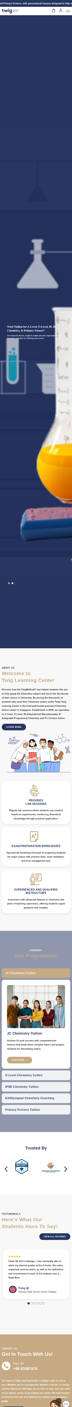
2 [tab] (31, 1303)
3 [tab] (34, 1303)
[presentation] (6, 1169)
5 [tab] (40, 1303)
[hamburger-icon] (68, 11)
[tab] (36, 973)
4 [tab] (37, 1303)
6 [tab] (43, 1303)
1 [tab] (28, 1303)
